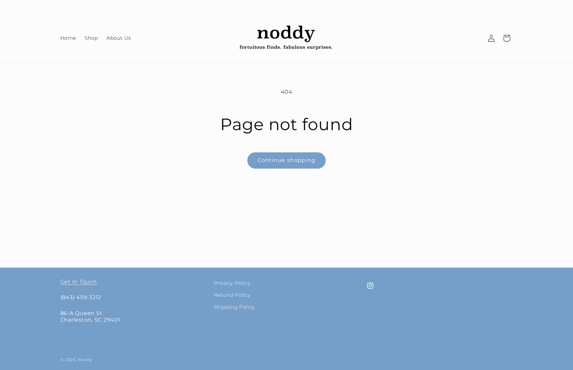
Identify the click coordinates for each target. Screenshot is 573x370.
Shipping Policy (234, 307)
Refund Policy (232, 295)
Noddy (85, 359)
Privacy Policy (232, 283)
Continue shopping (286, 160)
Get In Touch (78, 281)
